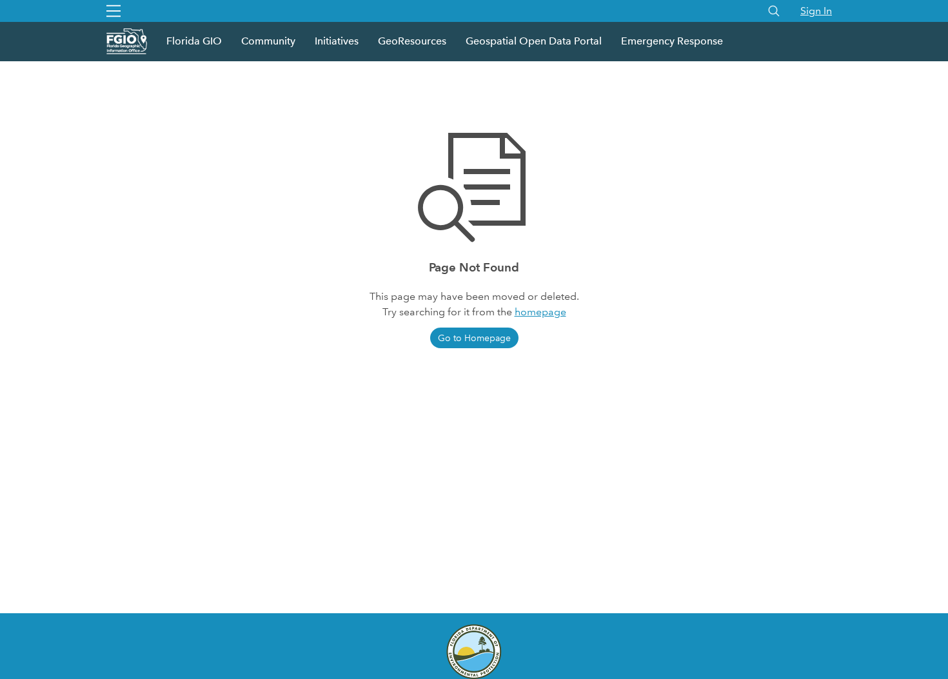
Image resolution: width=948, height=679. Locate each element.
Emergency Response (672, 41)
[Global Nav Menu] (113, 11)
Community (268, 41)
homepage (540, 312)
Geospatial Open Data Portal (534, 41)
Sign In (816, 11)
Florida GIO (194, 41)
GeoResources (412, 41)
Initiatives (337, 41)
